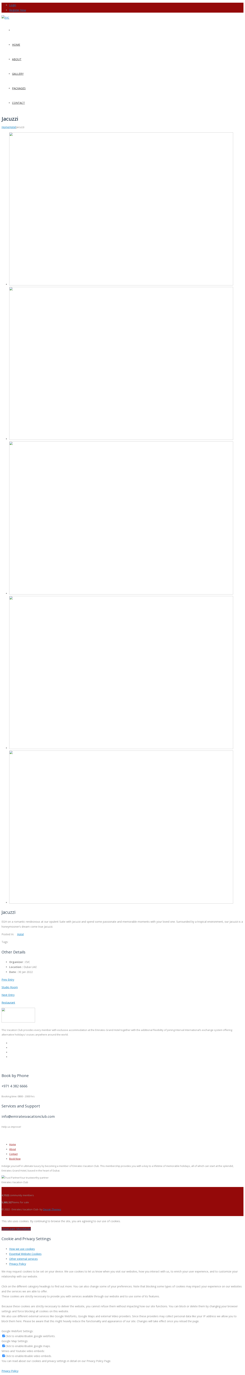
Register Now (17, 10)
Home (5, 127)
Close (5, 1229)
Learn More (15, 1229)
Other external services (23, 1259)
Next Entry (8, 995)
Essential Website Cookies (25, 1254)
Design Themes (52, 1209)
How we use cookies (22, 1249)
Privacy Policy (17, 1264)
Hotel (12, 127)
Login (12, 5)
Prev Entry (8, 979)
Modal (27, 1229)
